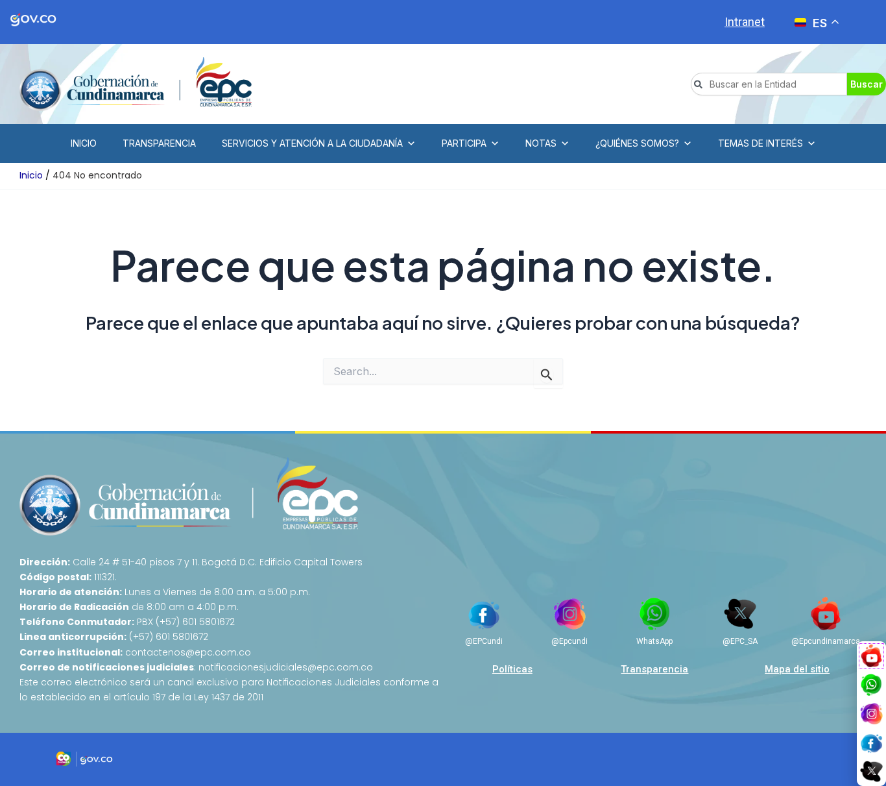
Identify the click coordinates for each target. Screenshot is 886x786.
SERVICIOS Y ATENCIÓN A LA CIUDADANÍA (312, 143)
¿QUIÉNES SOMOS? (637, 143)
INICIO (84, 143)
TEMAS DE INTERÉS (760, 143)
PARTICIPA (464, 143)
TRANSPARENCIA (159, 143)
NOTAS (541, 143)
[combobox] (769, 84)
